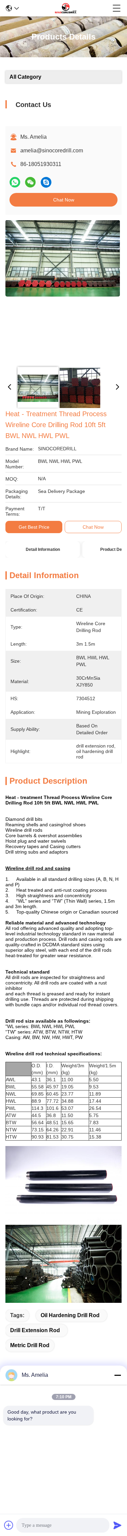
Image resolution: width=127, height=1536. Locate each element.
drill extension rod (35, 1330)
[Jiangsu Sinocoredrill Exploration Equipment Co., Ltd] (66, 8)
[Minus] (117, 1375)
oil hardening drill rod (70, 1315)
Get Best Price (34, 527)
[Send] (117, 1525)
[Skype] (46, 182)
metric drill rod (29, 1345)
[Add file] (9, 1525)
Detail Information (43, 549)
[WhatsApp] (15, 182)
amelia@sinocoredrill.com (51, 150)
